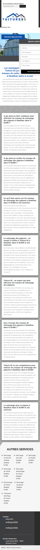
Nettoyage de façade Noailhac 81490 (32, 459)
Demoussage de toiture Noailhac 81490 (8, 486)
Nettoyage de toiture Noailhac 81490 (7, 472)
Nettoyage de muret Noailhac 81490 (19, 459)
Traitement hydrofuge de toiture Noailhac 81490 (7, 498)
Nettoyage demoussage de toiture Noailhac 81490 (20, 473)
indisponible (7, 1)
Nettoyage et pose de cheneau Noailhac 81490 (7, 460)
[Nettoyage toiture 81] (14, 17)
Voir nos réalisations (13, 37)
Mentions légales (27, 547)
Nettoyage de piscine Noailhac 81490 (20, 486)
